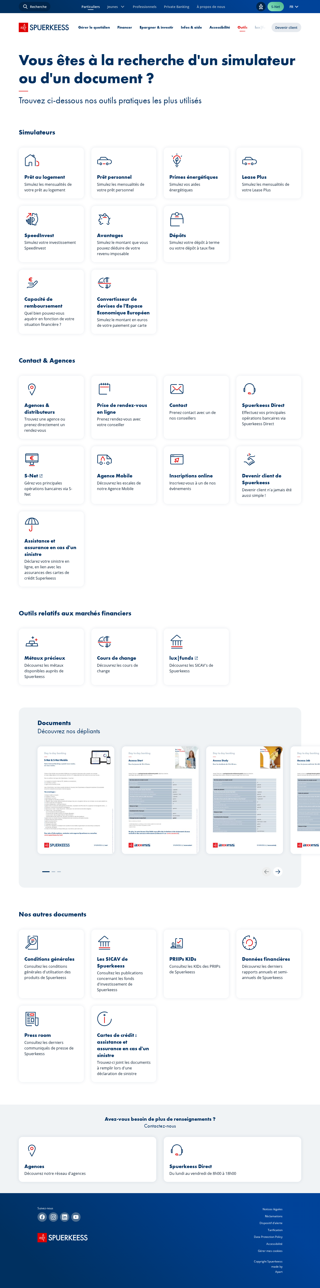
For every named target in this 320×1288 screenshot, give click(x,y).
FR (291, 6)
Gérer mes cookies (270, 1251)
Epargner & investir (156, 27)
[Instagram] (53, 1217)
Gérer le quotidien (94, 27)
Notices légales (273, 1209)
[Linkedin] (64, 1217)
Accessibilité (219, 27)
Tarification (275, 1230)
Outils (242, 27)
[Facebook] (42, 1217)
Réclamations (274, 1216)
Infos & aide (191, 27)
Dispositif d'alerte (271, 1223)
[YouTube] (76, 1217)
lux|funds (263, 27)
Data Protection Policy (268, 1237)
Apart (279, 1272)
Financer (124, 27)
